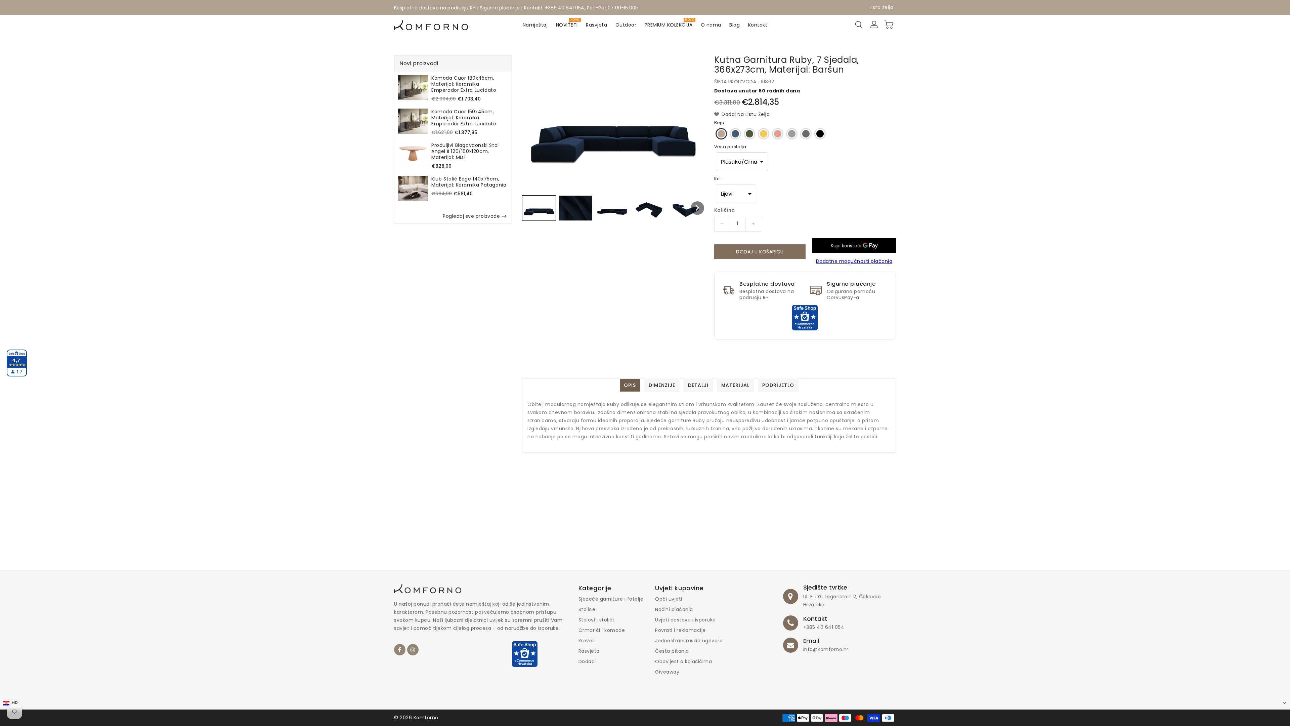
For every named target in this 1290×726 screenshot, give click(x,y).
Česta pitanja (672, 651)
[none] (539, 208)
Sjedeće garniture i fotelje (611, 599)
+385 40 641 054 (824, 627)
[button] (742, 161)
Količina (724, 210)
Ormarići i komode (601, 630)
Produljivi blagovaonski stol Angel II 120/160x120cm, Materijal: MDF (465, 151)
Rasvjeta (589, 651)
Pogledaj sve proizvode (471, 216)
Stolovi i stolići (596, 619)
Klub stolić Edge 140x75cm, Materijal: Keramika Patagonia (468, 182)
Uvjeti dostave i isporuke (685, 619)
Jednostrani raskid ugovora (689, 640)
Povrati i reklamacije (680, 630)
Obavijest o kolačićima (683, 661)
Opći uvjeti (668, 599)
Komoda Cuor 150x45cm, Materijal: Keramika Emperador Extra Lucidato (463, 118)
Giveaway (667, 672)
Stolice (587, 609)
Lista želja (881, 7)
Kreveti (587, 640)
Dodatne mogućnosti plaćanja (854, 261)
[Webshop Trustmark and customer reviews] (804, 317)
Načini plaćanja (674, 609)
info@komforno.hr (826, 649)
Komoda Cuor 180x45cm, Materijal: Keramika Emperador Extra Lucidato (463, 84)
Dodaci (587, 661)
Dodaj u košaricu (759, 251)
